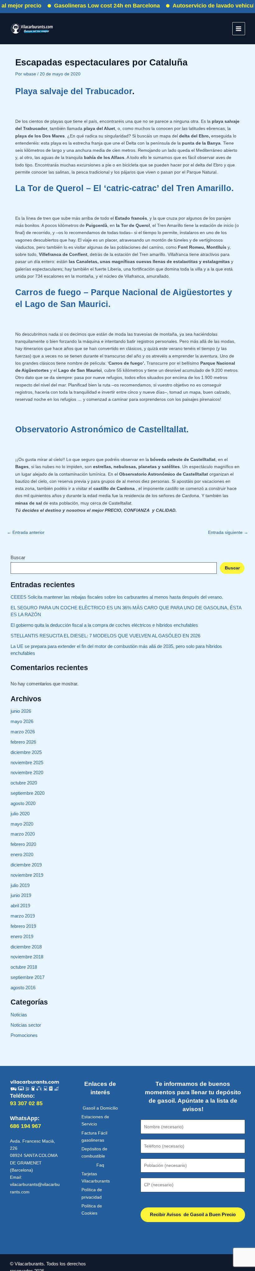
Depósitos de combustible (94, 1152)
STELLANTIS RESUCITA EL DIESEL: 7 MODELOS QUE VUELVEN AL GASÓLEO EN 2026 (105, 635)
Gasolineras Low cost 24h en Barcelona (96, 5)
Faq (100, 1165)
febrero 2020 (23, 844)
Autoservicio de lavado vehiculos (205, 5)
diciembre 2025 (26, 752)
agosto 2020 (23, 803)
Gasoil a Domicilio (100, 1108)
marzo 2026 (23, 731)
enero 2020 (22, 854)
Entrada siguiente (228, 532)
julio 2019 (20, 885)
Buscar (18, 557)
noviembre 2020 (27, 772)
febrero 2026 (23, 742)
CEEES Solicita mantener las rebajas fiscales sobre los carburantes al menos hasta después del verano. (117, 597)
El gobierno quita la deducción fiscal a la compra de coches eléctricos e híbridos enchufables (104, 625)
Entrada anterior (25, 532)
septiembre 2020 (27, 793)
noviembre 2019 (27, 875)
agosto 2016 (23, 987)
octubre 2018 (24, 967)
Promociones (24, 1035)
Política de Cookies (91, 1210)
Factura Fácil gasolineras (94, 1137)
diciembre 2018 (26, 946)
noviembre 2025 (27, 762)
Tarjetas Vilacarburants (95, 1177)
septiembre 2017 (27, 977)
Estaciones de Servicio (95, 1120)
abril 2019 (20, 905)
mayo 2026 (22, 721)
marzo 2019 (23, 916)
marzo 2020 (23, 834)
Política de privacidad (91, 1193)
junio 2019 (21, 895)
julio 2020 (20, 813)
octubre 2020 (24, 782)
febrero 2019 (23, 926)
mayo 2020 (22, 824)
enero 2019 (22, 936)
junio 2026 (21, 711)
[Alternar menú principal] (238, 28)
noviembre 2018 (27, 956)
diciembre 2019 (26, 864)
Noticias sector (26, 1025)
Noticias (19, 1014)
